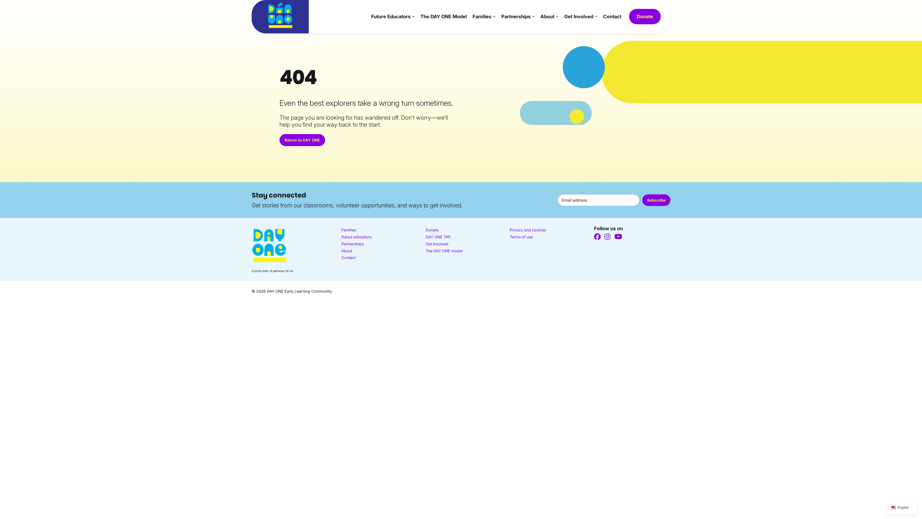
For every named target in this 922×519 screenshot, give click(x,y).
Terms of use (521, 237)
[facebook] (597, 236)
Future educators (356, 237)
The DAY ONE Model (443, 16)
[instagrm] (608, 236)
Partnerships (516, 16)
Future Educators (391, 16)
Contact (612, 16)
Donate (645, 16)
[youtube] (618, 236)
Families (482, 16)
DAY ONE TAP (438, 237)
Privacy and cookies (528, 230)
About (547, 16)
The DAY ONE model (444, 250)
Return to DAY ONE (302, 140)
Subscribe (656, 200)
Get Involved (578, 16)
